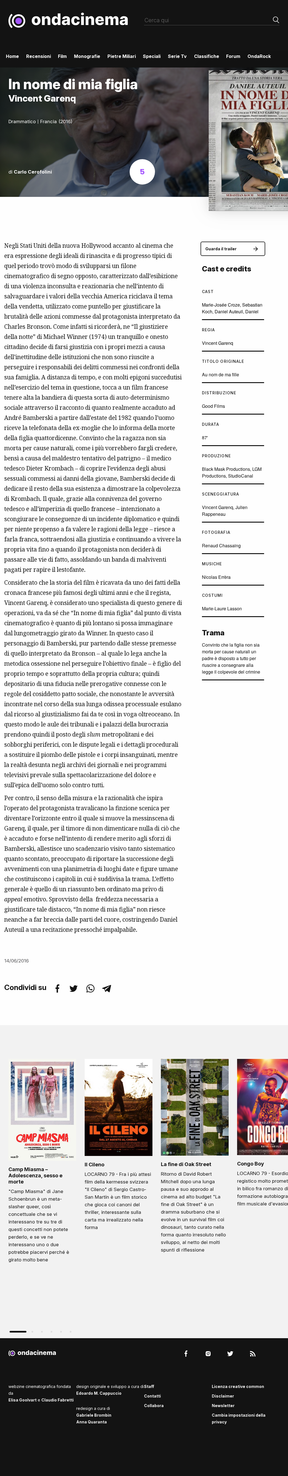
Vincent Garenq (217, 343)
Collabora (154, 1405)
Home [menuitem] (12, 56)
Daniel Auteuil (229, 311)
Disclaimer (223, 1396)
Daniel (251, 311)
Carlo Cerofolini (33, 172)
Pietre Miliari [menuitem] (121, 56)
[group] (42, 1162)
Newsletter (223, 1405)
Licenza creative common (238, 1386)
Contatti (152, 1396)
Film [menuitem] (62, 56)
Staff (149, 1386)
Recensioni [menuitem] (38, 56)
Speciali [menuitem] (152, 56)
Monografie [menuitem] (87, 56)
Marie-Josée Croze (221, 305)
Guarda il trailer (221, 248)
